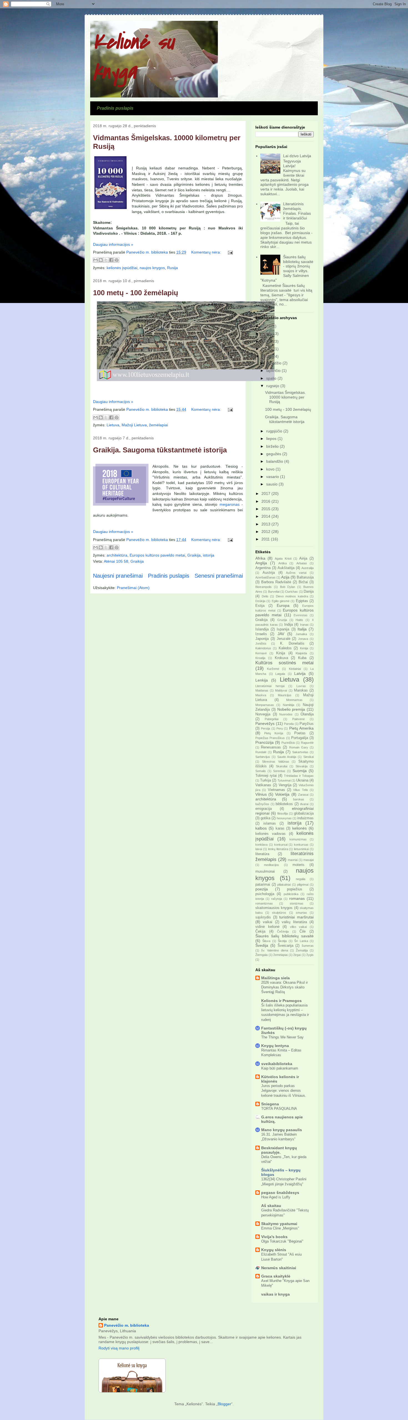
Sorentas (279, 771)
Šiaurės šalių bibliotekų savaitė (284, 936)
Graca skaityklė (275, 1276)
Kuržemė (273, 668)
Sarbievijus (262, 756)
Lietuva (113, 425)
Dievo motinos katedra (292, 596)
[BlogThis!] (101, 260)
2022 (266, 326)
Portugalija (299, 738)
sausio (272, 484)
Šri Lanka (301, 941)
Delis (265, 596)
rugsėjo (273, 386)
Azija (285, 577)
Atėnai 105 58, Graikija (124, 561)
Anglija (261, 563)
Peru (279, 728)
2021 (266, 333)
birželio (273, 446)
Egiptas (302, 601)
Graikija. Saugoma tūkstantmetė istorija (160, 450)
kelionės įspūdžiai (122, 268)
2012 (266, 531)
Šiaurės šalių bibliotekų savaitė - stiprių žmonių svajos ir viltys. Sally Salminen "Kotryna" (287, 268)
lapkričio (274, 370)
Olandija (307, 714)
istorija (208, 555)
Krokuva (281, 658)
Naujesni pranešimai (118, 576)
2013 (266, 524)
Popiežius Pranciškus (270, 738)
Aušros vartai (296, 572)
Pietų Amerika (301, 728)
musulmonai (265, 871)
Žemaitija (302, 950)
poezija (261, 889)
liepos (272, 438)
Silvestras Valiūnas (275, 761)
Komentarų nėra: (206, 252)
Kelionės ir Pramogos (281, 1000)
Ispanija (283, 629)
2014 (266, 516)
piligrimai (302, 884)
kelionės (299, 828)
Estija (260, 606)
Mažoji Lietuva (134, 425)
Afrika (260, 558)
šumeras (308, 945)
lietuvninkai (301, 849)
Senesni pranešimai (219, 576)
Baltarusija (305, 577)
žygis (310, 954)
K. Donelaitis (292, 643)
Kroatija (260, 658)
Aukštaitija (286, 568)
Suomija (300, 770)
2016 (266, 501)
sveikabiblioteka (276, 1063)
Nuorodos (286, 714)
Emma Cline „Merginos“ (280, 1228)
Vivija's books (274, 1236)
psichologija (264, 894)
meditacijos (271, 864)
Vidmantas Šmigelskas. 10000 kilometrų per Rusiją (285, 397)
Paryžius (306, 724)
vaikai (267, 922)
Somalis (260, 771)
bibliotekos (284, 804)
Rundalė (260, 752)
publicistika (291, 894)
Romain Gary (298, 747)
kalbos (261, 828)
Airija (303, 558)
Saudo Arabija (286, 756)
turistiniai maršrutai (296, 917)
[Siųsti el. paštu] (95, 260)
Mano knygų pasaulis (281, 1130)
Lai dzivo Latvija (297, 156)
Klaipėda (301, 653)
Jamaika (301, 634)
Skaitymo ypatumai (279, 1223)
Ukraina (302, 780)
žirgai (297, 954)
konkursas (301, 844)
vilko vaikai (298, 926)
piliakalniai (284, 884)
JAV (281, 634)
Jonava (303, 638)
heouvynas (284, 818)
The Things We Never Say (282, 1037)
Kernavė (261, 653)
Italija (302, 629)
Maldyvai (281, 690)
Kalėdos (285, 648)
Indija (288, 625)
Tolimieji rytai (266, 776)
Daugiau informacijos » (113, 244)
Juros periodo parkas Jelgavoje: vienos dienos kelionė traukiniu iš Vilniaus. (283, 1091)
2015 (266, 509)
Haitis (299, 620)
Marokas (301, 690)
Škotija (282, 941)
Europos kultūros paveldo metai (157, 555)
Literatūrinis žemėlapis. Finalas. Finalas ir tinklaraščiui (297, 211)
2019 (266, 349)
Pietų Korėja (273, 733)
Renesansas (271, 747)
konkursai (281, 844)
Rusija (172, 268)
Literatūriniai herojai (269, 686)
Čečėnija (283, 931)
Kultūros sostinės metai (284, 662)
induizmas (305, 818)
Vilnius (261, 794)
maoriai (293, 859)
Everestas (301, 615)
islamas (269, 823)
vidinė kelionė (267, 927)
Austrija (269, 573)
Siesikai (308, 756)
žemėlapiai (158, 425)
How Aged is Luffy (275, 1197)
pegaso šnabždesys (280, 1192)
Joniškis (260, 643)
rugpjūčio (274, 431)
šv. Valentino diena (274, 950)
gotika (265, 818)
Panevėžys (264, 723)
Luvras (301, 686)
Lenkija (261, 680)
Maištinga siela (275, 978)
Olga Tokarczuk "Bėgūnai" (282, 1241)
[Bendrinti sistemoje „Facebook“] (111, 260)
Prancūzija (264, 742)
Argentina (263, 568)
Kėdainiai (295, 668)
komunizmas (298, 839)
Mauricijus (284, 695)
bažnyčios (262, 804)
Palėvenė (298, 719)
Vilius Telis (300, 790)
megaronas (230, 504)
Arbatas (301, 563)
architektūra (117, 555)
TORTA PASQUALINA (279, 1108)
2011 (266, 539)
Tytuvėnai (284, 780)
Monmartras (294, 700)
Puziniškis (288, 742)
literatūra (262, 854)
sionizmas (296, 903)
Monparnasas (264, 705)
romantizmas (264, 903)
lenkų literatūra (278, 849)
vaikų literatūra (294, 922)
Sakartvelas (300, 752)
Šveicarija (285, 946)
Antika (282, 563)
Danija (309, 591)
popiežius (294, 889)
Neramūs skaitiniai (278, 1268)
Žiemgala (261, 954)
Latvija (300, 673)
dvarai (304, 804)
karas (280, 828)
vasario (273, 476)
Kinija (280, 653)
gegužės (274, 454)
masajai (308, 859)
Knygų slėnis (273, 1250)
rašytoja (276, 898)
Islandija (262, 629)
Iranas (304, 624)
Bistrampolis (263, 586)
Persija (265, 728)
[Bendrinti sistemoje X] (106, 260)
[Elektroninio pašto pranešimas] (229, 252)
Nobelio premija (291, 709)
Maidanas (261, 690)
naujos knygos (152, 268)
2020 (266, 341)
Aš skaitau (271, 1205)
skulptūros (279, 912)
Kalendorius (263, 648)
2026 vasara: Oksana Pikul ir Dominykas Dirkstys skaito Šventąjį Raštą (284, 987)
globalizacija (304, 813)
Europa (283, 605)
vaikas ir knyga (275, 1294)
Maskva (260, 695)
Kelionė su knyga (133, 57)
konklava (261, 844)
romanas (297, 898)
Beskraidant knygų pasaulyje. (279, 1150)
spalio (272, 378)
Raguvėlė (307, 742)
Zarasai (303, 794)
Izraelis (261, 634)
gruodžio (274, 363)
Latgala (280, 673)
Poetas (300, 733)
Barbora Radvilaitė (276, 582)
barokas (298, 799)
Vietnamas (276, 790)
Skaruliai (281, 766)
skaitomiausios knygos (274, 908)
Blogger (224, 1404)
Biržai (303, 582)
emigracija (263, 809)
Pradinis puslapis (115, 108)
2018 (266, 356)
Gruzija (282, 620)
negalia (300, 879)
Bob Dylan (287, 586)
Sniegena (270, 1104)
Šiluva (266, 941)
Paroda (289, 723)
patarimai (262, 884)
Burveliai (273, 591)
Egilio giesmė (280, 601)
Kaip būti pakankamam (279, 1068)
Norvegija (262, 714)
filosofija (282, 813)
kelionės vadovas (270, 834)
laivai (258, 849)
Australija (307, 568)
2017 (266, 493)
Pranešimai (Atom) (133, 587)
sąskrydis (263, 917)
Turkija (265, 780)
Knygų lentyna (275, 1045)
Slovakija (302, 766)
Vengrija (285, 785)
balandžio (275, 461)
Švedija (261, 945)
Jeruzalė (283, 639)
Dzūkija (260, 601)
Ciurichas (291, 591)
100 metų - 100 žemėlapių (135, 293)
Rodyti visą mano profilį (119, 1348)
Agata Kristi (283, 558)
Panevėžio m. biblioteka (126, 1325)
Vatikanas (263, 785)
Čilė (302, 931)
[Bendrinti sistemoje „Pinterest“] (116, 260)
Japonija (262, 639)
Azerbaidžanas (265, 577)
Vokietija (282, 794)
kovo (271, 469)
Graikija (194, 555)
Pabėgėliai (271, 719)
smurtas (301, 912)
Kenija (304, 648)
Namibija (288, 705)
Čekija (260, 931)
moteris (298, 865)
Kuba (302, 658)
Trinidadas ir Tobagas (299, 775)
